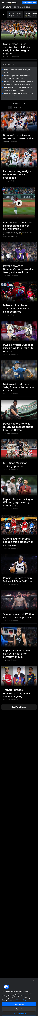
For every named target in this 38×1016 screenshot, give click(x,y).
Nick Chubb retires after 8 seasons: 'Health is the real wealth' (19, 95)
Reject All (19, 1009)
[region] (19, 997)
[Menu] (3, 2)
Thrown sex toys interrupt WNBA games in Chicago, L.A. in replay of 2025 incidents (18, 83)
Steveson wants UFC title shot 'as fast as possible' (18, 616)
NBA (19, 7)
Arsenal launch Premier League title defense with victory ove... (18, 542)
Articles (17, 108)
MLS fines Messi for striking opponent (15, 464)
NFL (14, 7)
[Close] (33, 980)
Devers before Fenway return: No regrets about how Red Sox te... (18, 427)
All (10, 108)
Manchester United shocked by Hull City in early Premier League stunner (17, 48)
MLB (28, 7)
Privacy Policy (21, 1000)
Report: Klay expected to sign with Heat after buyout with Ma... (18, 653)
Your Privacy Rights (19, 1013)
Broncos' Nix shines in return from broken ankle (18, 137)
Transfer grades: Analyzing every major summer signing (16, 693)
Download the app (29, 2)
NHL (23, 7)
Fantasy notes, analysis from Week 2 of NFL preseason (17, 174)
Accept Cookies (19, 1004)
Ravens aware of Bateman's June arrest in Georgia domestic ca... (18, 269)
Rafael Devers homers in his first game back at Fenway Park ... (18, 225)
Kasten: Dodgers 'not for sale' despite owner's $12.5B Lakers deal (17, 77)
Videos (27, 108)
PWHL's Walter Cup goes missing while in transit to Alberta (18, 348)
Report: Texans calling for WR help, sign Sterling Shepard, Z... (18, 502)
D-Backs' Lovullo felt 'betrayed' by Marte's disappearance (16, 308)
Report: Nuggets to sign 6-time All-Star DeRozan (18, 579)
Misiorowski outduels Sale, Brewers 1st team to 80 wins (18, 387)
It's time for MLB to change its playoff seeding (17, 71)
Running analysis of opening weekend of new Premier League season (18, 89)
